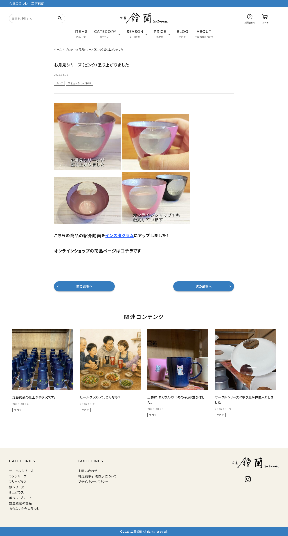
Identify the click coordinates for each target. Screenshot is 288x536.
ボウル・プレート (20, 497)
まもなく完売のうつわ (24, 508)
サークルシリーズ (21, 470)
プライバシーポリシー (93, 481)
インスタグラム (119, 235)
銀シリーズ (16, 487)
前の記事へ (84, 286)
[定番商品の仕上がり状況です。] (42, 359)
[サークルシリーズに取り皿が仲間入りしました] (245, 359)
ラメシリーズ (18, 476)
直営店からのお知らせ (79, 83)
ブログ (59, 83)
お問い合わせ (87, 470)
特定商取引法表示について (97, 476)
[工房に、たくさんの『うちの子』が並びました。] (177, 359)
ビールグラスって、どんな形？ (100, 397)
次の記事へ (204, 286)
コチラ (127, 251)
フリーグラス (18, 481)
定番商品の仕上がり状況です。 (34, 397)
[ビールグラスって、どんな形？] (110, 359)
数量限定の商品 (20, 503)
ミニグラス (16, 492)
